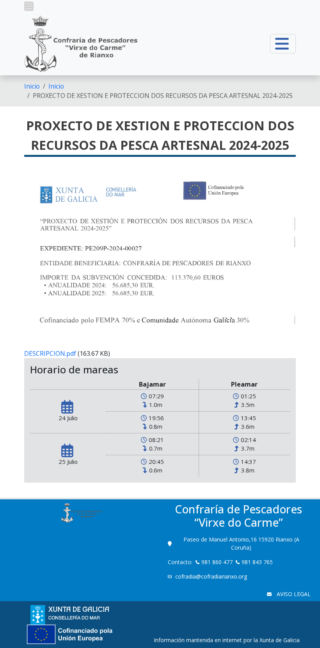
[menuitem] (32, 86)
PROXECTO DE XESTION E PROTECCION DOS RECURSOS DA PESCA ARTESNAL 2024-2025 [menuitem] (163, 95)
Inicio (32, 86)
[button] (29, 6)
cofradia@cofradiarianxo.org (212, 576)
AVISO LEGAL (293, 594)
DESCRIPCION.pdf (50, 353)
